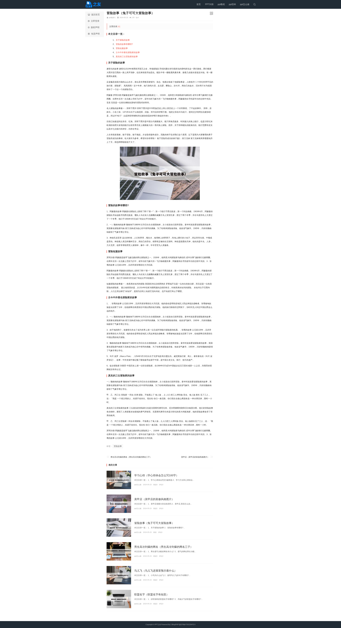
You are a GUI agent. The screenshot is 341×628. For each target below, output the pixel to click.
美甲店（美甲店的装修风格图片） (195, 457)
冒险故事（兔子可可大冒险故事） (154, 523)
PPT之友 (158, 624)
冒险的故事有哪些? (124, 44)
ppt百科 (232, 4)
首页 (198, 4)
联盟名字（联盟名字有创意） (151, 594)
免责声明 (95, 34)
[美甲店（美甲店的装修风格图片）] (119, 504)
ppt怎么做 (244, 4)
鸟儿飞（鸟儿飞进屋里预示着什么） (155, 570)
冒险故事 (118, 446)
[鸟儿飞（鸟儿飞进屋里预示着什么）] (119, 575)
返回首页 (95, 14)
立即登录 (95, 21)
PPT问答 (209, 4)
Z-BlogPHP (174, 624)
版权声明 (95, 27)
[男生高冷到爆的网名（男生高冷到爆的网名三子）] (119, 551)
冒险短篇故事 (122, 48)
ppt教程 (221, 4)
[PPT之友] (94, 4)
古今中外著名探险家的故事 (128, 52)
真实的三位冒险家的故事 (127, 56)
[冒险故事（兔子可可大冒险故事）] (119, 527)
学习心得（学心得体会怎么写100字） (156, 475)
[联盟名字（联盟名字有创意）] (119, 599)
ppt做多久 (112, 17)
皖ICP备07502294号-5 (187, 624)
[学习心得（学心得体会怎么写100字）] (119, 480)
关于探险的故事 (123, 40)
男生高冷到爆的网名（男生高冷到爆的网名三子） (131, 457)
